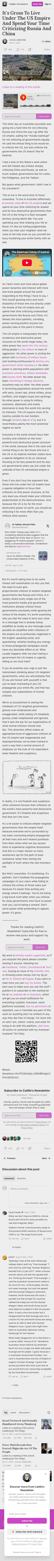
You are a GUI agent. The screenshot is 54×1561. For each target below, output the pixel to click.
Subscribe (27, 1520)
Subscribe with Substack (29, 1531)
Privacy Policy (36, 1544)
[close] (45, 1474)
